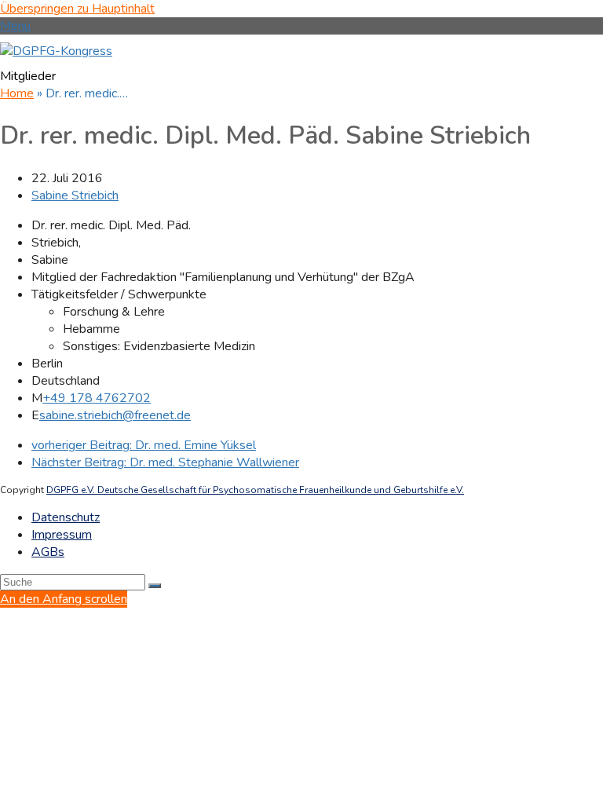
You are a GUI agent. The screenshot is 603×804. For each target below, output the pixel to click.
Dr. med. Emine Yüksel (143, 445)
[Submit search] (154, 585)
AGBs (47, 552)
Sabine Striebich (75, 195)
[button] (15, 26)
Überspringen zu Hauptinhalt (77, 8)
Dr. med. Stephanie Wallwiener (165, 462)
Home (17, 93)
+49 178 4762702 (96, 398)
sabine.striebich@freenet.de (115, 415)
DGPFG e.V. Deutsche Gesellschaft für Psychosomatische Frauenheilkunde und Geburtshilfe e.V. (255, 490)
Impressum (61, 534)
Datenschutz (65, 517)
